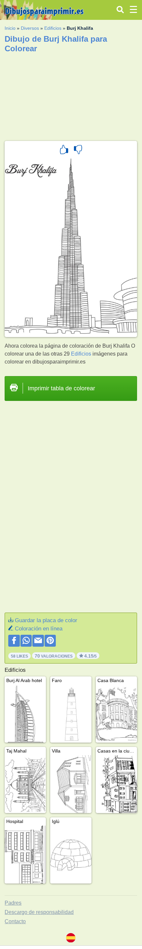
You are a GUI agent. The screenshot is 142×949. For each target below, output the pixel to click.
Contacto (15, 921)
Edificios (52, 28)
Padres (13, 903)
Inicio (10, 28)
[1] (64, 150)
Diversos (30, 28)
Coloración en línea (38, 628)
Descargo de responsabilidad (39, 912)
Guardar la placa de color (46, 620)
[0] (78, 150)
